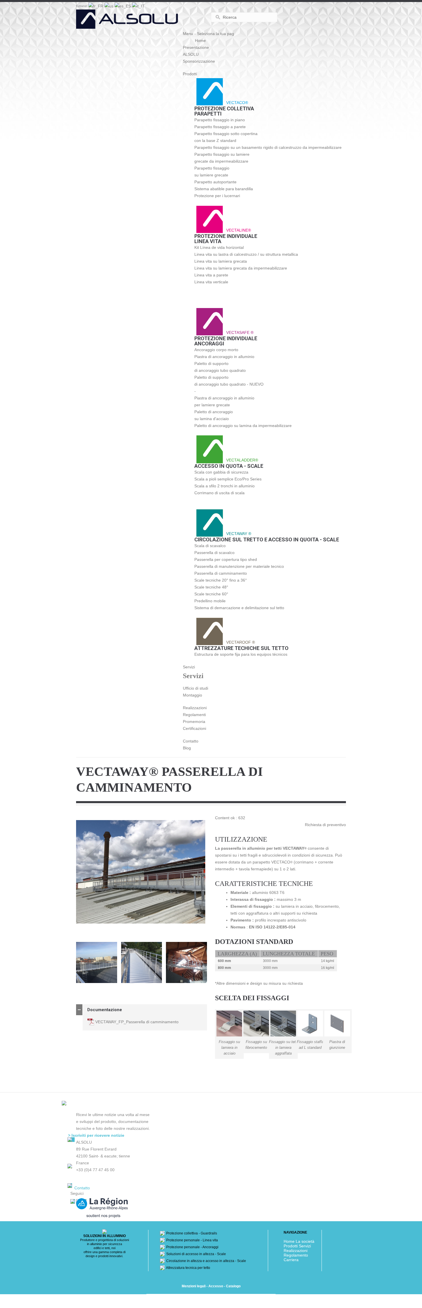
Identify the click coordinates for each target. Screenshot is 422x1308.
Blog (187, 748)
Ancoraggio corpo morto (216, 349)
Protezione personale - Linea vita (191, 1240)
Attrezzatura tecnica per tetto (187, 1268)
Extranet (81, 5)
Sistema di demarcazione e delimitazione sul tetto (239, 607)
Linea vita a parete (211, 275)
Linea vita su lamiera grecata (220, 261)
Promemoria (194, 721)
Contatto (190, 741)
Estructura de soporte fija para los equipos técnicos (240, 654)
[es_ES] (123, 5)
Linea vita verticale (211, 282)
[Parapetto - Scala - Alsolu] (127, 23)
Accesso (215, 1286)
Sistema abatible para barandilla (223, 188)
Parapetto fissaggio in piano (219, 120)
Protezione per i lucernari (217, 195)
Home (200, 40)
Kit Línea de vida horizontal (219, 247)
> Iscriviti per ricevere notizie (96, 1135)
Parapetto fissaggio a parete (220, 126)
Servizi (189, 667)
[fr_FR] (96, 5)
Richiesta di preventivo (325, 824)
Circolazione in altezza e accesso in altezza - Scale (205, 1261)
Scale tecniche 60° (211, 594)
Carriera (291, 1259)
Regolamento (296, 1255)
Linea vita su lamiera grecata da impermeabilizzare (240, 268)
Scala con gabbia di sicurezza (221, 472)
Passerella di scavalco (214, 552)
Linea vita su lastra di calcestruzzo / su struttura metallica (246, 254)
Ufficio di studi (195, 688)
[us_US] (109, 5)
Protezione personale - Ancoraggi (191, 1247)
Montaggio (192, 695)
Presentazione (196, 47)
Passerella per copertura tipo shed (225, 559)
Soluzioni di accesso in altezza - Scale (195, 1254)
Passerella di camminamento (220, 573)
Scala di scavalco (210, 545)
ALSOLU (191, 54)
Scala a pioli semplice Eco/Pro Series (228, 479)
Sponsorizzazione (199, 61)
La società (305, 1241)
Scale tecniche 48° (211, 587)
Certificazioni (194, 728)
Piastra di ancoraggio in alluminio (224, 356)
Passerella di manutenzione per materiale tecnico (239, 566)
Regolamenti (194, 714)
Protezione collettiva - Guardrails (190, 1233)
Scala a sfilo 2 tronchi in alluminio (224, 486)
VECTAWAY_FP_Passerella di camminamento (137, 1022)
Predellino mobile (210, 601)
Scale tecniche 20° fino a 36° (220, 580)
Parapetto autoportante (215, 182)
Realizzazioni (195, 707)
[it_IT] (138, 5)
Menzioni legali (194, 1286)
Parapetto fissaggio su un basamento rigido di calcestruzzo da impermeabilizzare (268, 147)
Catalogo (233, 1286)
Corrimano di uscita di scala (219, 492)
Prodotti (190, 74)
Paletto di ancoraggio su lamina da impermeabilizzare (243, 425)
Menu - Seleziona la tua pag (208, 33)
